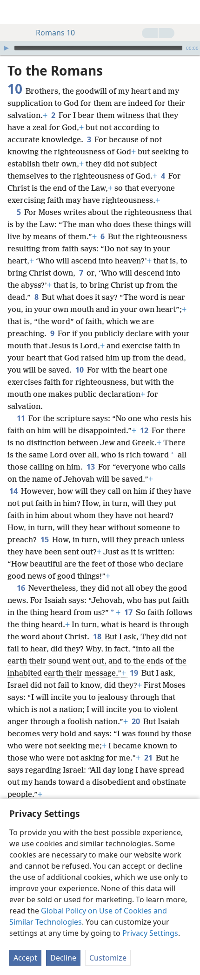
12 (145, 430)
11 (22, 418)
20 (136, 721)
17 (129, 612)
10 (80, 370)
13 (91, 467)
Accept (25, 958)
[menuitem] (14, 12)
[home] (14, 12)
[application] (100, 48)
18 (98, 636)
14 (14, 491)
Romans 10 (55, 33)
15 (45, 539)
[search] (188, 12)
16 (22, 588)
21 (149, 758)
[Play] (6, 48)
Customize (108, 958)
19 (135, 673)
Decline (63, 958)
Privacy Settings (150, 933)
